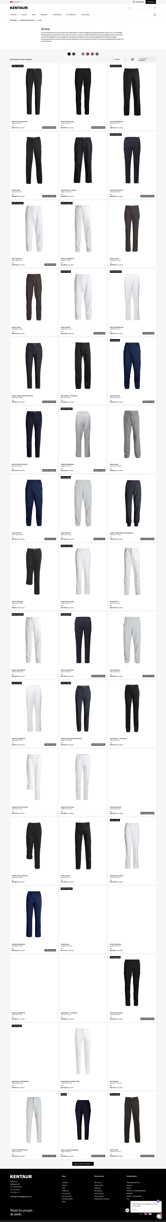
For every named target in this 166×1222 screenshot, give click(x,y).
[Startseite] (19, 8)
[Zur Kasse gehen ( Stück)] (155, 14)
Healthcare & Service (27, 20)
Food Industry (66, 1193)
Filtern (117, 59)
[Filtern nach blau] (73, 54)
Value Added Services (133, 1182)
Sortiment (65, 1182)
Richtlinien (130, 1193)
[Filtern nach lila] (92, 54)
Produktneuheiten (67, 1199)
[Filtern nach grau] (83, 54)
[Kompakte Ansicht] (132, 59)
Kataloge (129, 1185)
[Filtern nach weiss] (78, 54)
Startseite (13, 20)
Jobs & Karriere (99, 1193)
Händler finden (140, 2)
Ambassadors (98, 1185)
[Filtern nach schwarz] (69, 54)
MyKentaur (150, 2)
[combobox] (139, 8)
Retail (63, 1188)
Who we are (98, 1182)
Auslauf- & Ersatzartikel (134, 1196)
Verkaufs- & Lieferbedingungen (136, 1191)
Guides (129, 1188)
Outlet (64, 1201)
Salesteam (97, 1188)
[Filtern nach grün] (97, 54)
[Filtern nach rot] (87, 54)
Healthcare (65, 1191)
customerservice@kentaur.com (21, 1196)
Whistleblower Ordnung (101, 1199)
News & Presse (99, 1196)
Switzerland (16, 2)
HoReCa (64, 1185)
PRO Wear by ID (66, 1196)
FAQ (128, 1199)
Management (98, 1191)
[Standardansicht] (125, 59)
